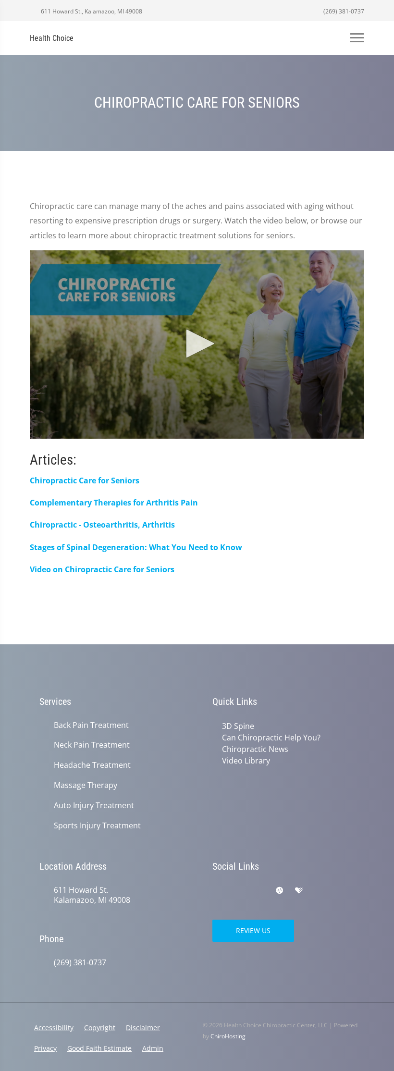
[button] (197, 343)
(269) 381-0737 (343, 11)
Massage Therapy (85, 785)
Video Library (246, 760)
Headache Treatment (92, 765)
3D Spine (238, 726)
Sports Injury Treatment (97, 826)
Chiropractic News (255, 749)
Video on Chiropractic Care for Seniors (102, 569)
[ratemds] (279, 891)
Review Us (253, 930)
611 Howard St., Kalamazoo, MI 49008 (90, 11)
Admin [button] (152, 1048)
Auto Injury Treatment (94, 805)
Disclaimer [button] (143, 1027)
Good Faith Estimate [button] (99, 1048)
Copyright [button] (99, 1027)
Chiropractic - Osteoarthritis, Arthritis (102, 524)
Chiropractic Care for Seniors (84, 480)
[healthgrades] (299, 891)
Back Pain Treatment (91, 725)
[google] (217, 891)
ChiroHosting (228, 1036)
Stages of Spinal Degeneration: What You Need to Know (136, 547)
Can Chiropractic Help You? (271, 737)
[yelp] (259, 891)
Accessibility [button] (54, 1027)
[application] (197, 344)
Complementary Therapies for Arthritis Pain (114, 502)
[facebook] (238, 891)
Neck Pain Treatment (92, 745)
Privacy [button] (45, 1048)
